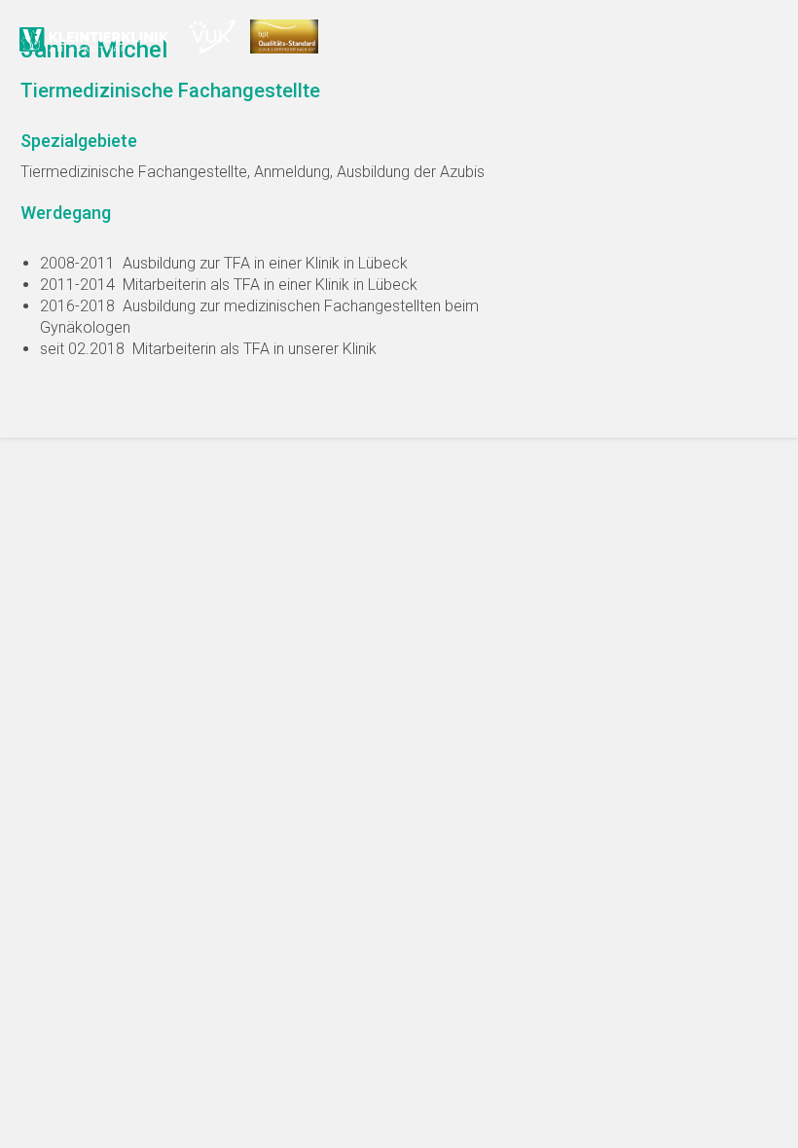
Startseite (97, 39)
